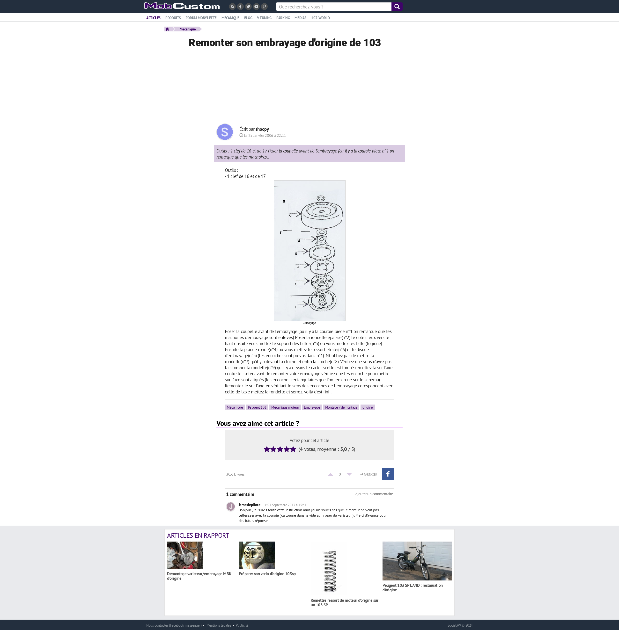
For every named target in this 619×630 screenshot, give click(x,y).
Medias (300, 18)
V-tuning (264, 18)
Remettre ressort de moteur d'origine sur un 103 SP (344, 602)
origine (367, 407)
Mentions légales (218, 625)
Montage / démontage (341, 407)
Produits (173, 18)
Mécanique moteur (285, 407)
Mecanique (230, 18)
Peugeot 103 (257, 407)
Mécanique (188, 29)
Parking (283, 18)
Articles (153, 18)
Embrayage (312, 407)
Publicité (242, 625)
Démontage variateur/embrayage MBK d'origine (199, 576)
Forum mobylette (201, 18)
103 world (320, 18)
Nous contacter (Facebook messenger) (174, 625)
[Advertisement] (309, 87)
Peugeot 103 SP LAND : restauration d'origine (413, 587)
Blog (248, 18)
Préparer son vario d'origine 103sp (267, 573)
